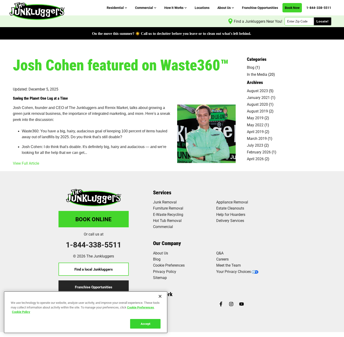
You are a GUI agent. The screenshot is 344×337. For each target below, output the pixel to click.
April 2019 (255, 131)
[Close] (160, 296)
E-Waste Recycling (168, 214)
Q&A (219, 253)
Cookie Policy (21, 312)
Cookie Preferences (140, 307)
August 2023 (257, 90)
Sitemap (160, 277)
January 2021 (258, 97)
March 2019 (257, 138)
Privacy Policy (164, 271)
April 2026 (255, 158)
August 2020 (257, 104)
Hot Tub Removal (167, 220)
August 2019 (257, 111)
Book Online (93, 219)
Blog (250, 67)
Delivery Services (230, 220)
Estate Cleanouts (230, 208)
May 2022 (255, 125)
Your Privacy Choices (233, 271)
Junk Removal (165, 202)
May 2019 (255, 118)
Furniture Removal (168, 208)
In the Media (257, 74)
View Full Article (26, 163)
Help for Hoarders (230, 214)
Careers (222, 259)
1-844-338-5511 (93, 244)
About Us (160, 253)
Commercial (163, 226)
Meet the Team (228, 265)
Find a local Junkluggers (93, 269)
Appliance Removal (232, 202)
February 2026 (259, 152)
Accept (145, 323)
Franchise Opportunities (93, 287)
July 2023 (255, 145)
